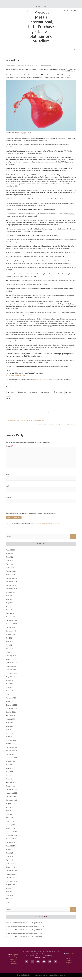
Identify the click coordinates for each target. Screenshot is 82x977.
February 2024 (11, 655)
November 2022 (11, 708)
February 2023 (11, 698)
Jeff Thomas (19, 412)
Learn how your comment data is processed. (45, 523)
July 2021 (9, 765)
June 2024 (9, 641)
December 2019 (11, 832)
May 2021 (9, 772)
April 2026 (9, 564)
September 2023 (11, 673)
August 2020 (10, 803)
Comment (9, 446)
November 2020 (11, 793)
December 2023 (11, 663)
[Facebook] (26, 961)
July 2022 (9, 722)
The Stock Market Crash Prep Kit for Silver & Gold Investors (55, 425)
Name (8, 474)
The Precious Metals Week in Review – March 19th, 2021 (25, 420)
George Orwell (42, 412)
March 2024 (10, 652)
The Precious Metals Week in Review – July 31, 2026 (24, 937)
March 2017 (10, 902)
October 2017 (11, 877)
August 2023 (10, 677)
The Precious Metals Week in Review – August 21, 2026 (25, 926)
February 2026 (11, 571)
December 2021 (11, 747)
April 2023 (9, 691)
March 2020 (10, 821)
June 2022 (9, 726)
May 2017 (9, 895)
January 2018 (10, 867)
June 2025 (9, 599)
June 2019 (9, 853)
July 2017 (9, 888)
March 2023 (10, 694)
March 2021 (10, 779)
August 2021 (10, 761)
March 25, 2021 (34, 65)
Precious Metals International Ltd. (21, 48)
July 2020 (9, 807)
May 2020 (9, 814)
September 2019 (11, 842)
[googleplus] (50, 961)
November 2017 (11, 874)
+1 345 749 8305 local (41, 958)
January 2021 (10, 786)
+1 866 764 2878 (42, 7)
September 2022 (11, 715)
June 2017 (9, 892)
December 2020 (11, 789)
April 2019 (9, 860)
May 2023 (9, 687)
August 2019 (10, 846)
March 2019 (10, 863)
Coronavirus (31, 412)
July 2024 (9, 638)
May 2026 (9, 560)
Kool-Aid (52, 412)
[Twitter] (38, 961)
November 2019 (11, 835)
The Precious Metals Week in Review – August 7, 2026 (24, 933)
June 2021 (9, 768)
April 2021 (9, 775)
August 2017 (10, 884)
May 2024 (9, 645)
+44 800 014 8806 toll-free (50, 956)
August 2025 (10, 592)
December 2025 (11, 578)
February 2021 (11, 782)
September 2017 (11, 881)
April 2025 (9, 606)
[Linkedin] (55, 961)
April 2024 (9, 648)
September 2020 (11, 800)
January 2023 (10, 701)
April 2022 (9, 733)
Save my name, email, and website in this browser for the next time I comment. (31, 513)
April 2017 (9, 899)
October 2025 (11, 585)
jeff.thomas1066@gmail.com (16, 375)
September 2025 (11, 588)
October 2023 (11, 670)
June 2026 (9, 557)
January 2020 (10, 828)
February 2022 (11, 740)
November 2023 (11, 666)
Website (8, 497)
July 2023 (9, 680)
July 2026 (9, 553)
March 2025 (10, 610)
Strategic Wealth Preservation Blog (44, 379)
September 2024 (11, 631)
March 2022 (10, 736)
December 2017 (11, 870)
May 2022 (9, 729)
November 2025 (11, 581)
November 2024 (11, 624)
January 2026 (10, 574)
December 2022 (11, 705)
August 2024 (10, 634)
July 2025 (9, 596)
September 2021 (11, 758)
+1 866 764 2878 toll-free (32, 956)
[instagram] (32, 961)
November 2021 (11, 751)
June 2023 (9, 684)
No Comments (46, 65)
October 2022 (11, 712)
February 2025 (11, 613)
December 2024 (11, 620)
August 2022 (10, 719)
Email (8, 486)
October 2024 (11, 627)
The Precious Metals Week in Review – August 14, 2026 (25, 930)
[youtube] (44, 961)
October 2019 (11, 839)
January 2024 (10, 659)
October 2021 (11, 754)
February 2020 (11, 825)
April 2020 (9, 818)
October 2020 (11, 796)
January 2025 (10, 617)
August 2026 (10, 550)
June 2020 (9, 811)
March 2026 (10, 567)
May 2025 (9, 603)
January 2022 (10, 744)
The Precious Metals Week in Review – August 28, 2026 (25, 923)
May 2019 (9, 856)
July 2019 (9, 849)
